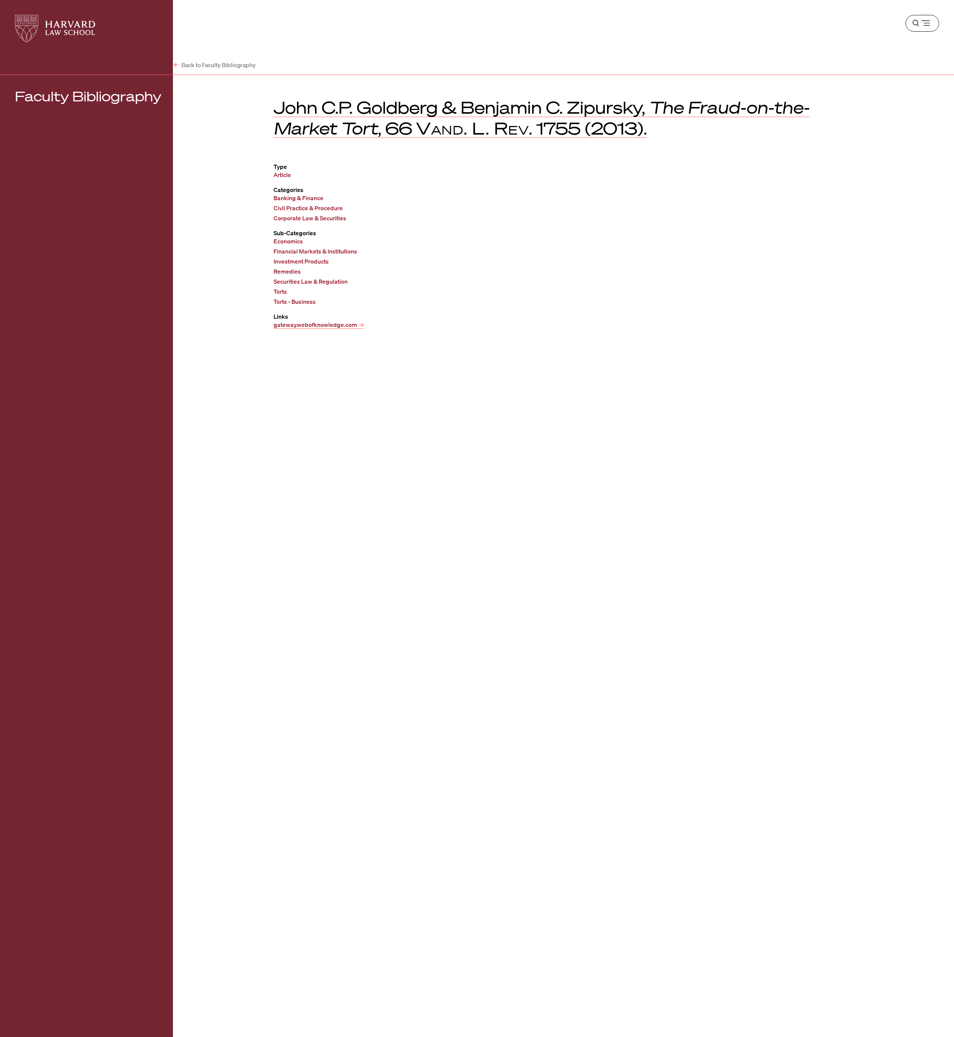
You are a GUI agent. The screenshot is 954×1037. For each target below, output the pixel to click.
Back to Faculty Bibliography (218, 65)
